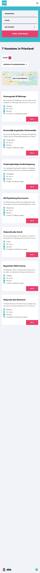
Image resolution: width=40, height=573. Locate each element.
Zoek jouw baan (20, 34)
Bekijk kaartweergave (20, 78)
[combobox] (20, 20)
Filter (6, 58)
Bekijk (32, 119)
